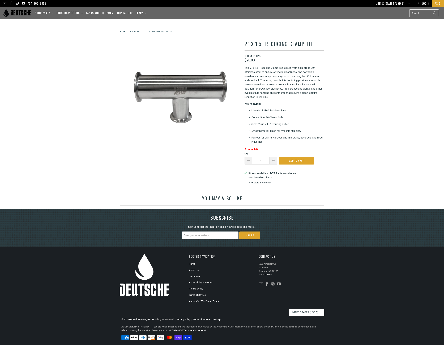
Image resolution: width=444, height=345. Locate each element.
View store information (260, 182)
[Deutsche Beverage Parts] (17, 13)
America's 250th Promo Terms (204, 301)
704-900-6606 (37, 3)
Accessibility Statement (201, 282)
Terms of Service (197, 295)
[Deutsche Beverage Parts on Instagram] (17, 3)
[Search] (434, 13)
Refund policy (196, 288)
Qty (246, 153)
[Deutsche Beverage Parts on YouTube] (23, 3)
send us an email (198, 330)
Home (192, 264)
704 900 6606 (265, 274)
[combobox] (424, 13)
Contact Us (194, 276)
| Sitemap (215, 319)
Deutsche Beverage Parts (141, 319)
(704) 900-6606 (179, 330)
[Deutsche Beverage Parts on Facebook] (11, 3)
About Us (194, 270)
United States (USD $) (390, 3)
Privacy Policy (183, 319)
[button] (44, 13)
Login (425, 3)
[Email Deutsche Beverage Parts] (4, 3)
